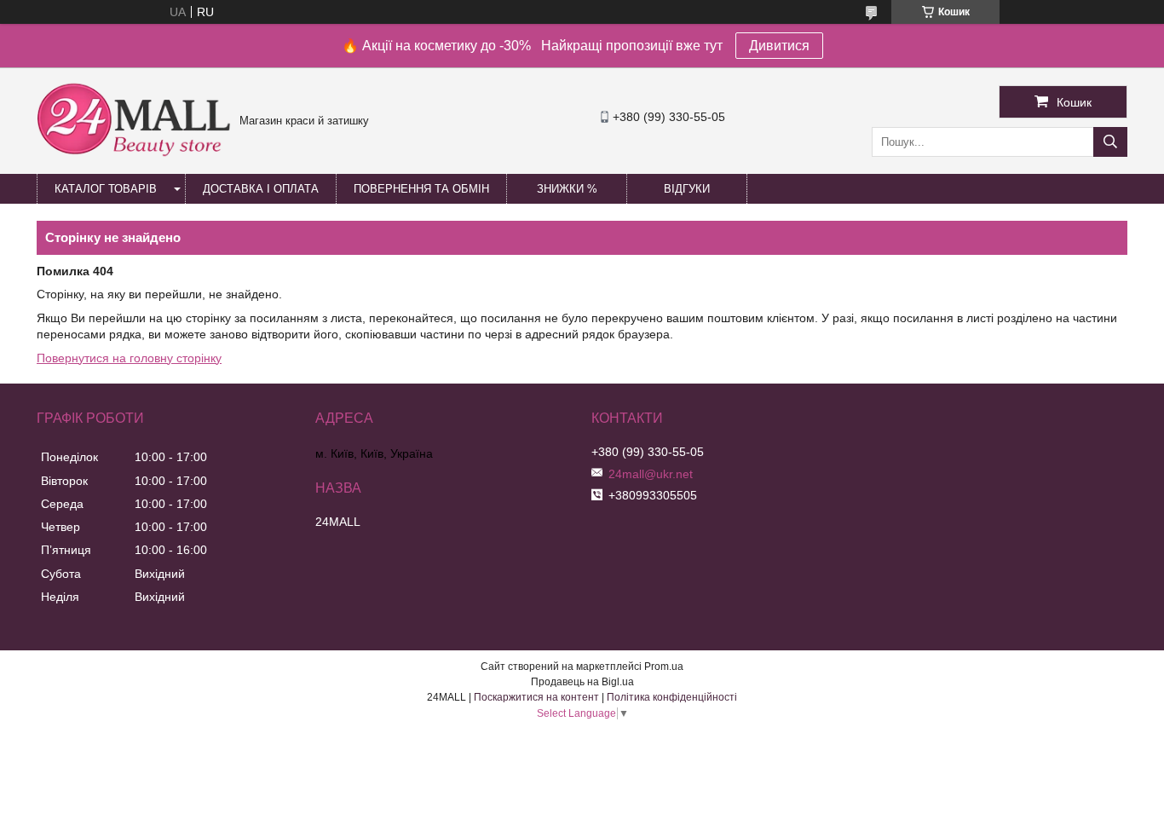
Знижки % (567, 188)
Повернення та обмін (421, 188)
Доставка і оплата (261, 188)
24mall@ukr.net (650, 474)
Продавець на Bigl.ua (582, 682)
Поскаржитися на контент (536, 697)
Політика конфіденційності (672, 697)
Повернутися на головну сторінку (129, 358)
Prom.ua (663, 667)
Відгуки (687, 188)
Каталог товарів (106, 188)
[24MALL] (134, 154)
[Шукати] (1110, 142)
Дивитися (779, 45)
